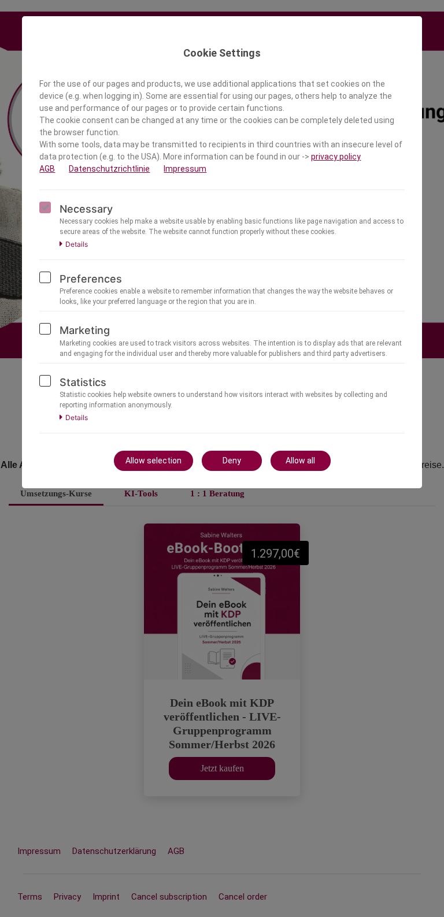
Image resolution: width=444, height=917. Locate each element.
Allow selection (153, 460)
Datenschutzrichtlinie (109, 168)
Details (76, 244)
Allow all (300, 460)
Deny (232, 460)
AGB (47, 168)
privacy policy (336, 156)
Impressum (185, 168)
